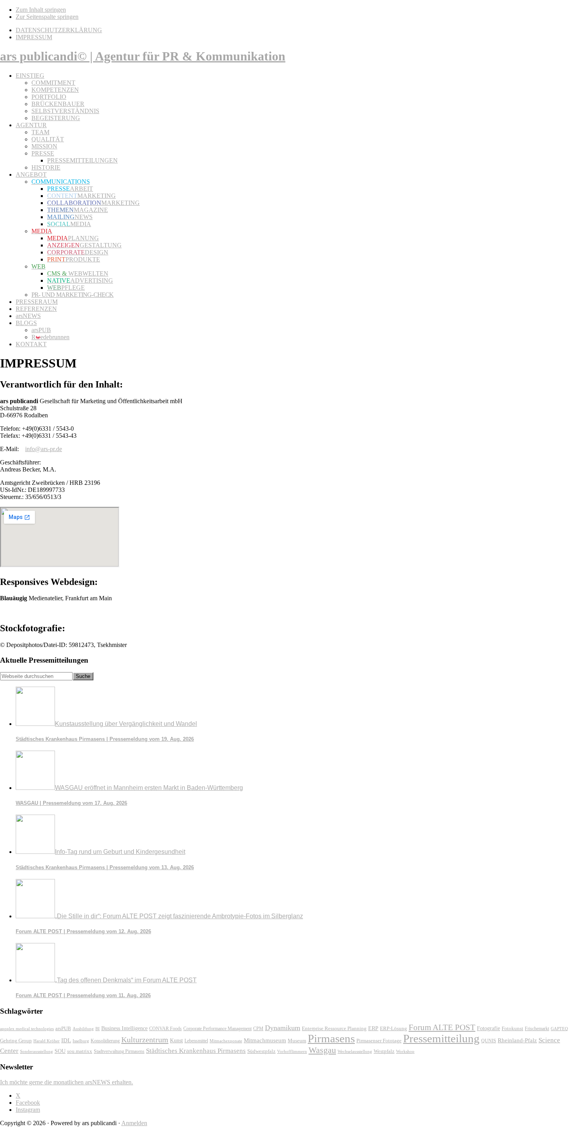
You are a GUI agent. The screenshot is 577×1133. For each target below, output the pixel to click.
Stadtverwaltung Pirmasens (119, 1051)
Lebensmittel (196, 1040)
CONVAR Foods (165, 1028)
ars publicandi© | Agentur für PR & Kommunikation (142, 56)
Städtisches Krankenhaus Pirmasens (196, 1050)
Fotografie (488, 1028)
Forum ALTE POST (442, 1027)
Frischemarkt (537, 1028)
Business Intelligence (124, 1028)
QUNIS (488, 1040)
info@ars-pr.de (43, 449)
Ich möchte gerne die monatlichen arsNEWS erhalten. (66, 1082)
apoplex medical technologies (27, 1028)
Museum (297, 1040)
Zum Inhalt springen (41, 9)
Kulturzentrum (144, 1039)
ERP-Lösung (393, 1028)
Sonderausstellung (36, 1051)
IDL (66, 1040)
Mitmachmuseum (265, 1040)
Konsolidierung (105, 1040)
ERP (373, 1028)
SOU (60, 1051)
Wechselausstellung (355, 1051)
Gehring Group (16, 1040)
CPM (258, 1028)
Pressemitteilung (441, 1038)
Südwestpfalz (261, 1051)
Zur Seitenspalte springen (47, 16)
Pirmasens (331, 1038)
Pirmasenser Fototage (379, 1040)
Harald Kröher (46, 1040)
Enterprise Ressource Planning (334, 1028)
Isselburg (81, 1040)
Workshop (405, 1051)
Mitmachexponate (226, 1040)
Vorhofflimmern (292, 1051)
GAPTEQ (559, 1028)
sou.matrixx (79, 1051)
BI (97, 1028)
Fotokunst (512, 1028)
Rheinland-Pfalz (517, 1040)
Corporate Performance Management (217, 1028)
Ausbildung (83, 1028)
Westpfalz (384, 1051)
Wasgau (322, 1050)
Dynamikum (282, 1028)
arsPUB (63, 1028)
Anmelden (134, 1123)
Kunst (176, 1040)
